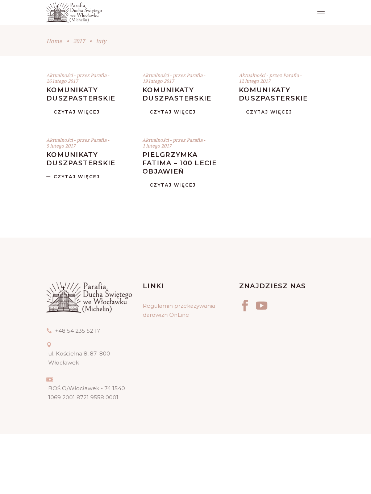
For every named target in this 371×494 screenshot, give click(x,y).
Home (54, 40)
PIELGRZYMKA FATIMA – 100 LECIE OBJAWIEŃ (179, 163)
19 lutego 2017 (158, 81)
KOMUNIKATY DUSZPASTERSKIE (81, 94)
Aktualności (59, 75)
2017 (79, 40)
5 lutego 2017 (60, 145)
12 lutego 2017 (254, 81)
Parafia (99, 75)
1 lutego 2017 (156, 145)
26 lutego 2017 (62, 81)
